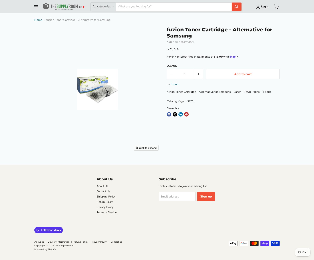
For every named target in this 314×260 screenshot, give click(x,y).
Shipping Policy (106, 196)
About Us (102, 186)
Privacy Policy (105, 207)
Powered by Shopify (45, 249)
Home (38, 20)
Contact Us (103, 191)
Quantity (172, 66)
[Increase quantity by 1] (198, 74)
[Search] (236, 7)
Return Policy (105, 202)
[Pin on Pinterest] (186, 114)
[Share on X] (175, 114)
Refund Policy (80, 242)
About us (39, 242)
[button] (263, 7)
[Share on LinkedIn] (180, 114)
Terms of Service (107, 212)
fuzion (174, 84)
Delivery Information (58, 242)
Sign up (206, 196)
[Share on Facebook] (169, 114)
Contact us (116, 242)
